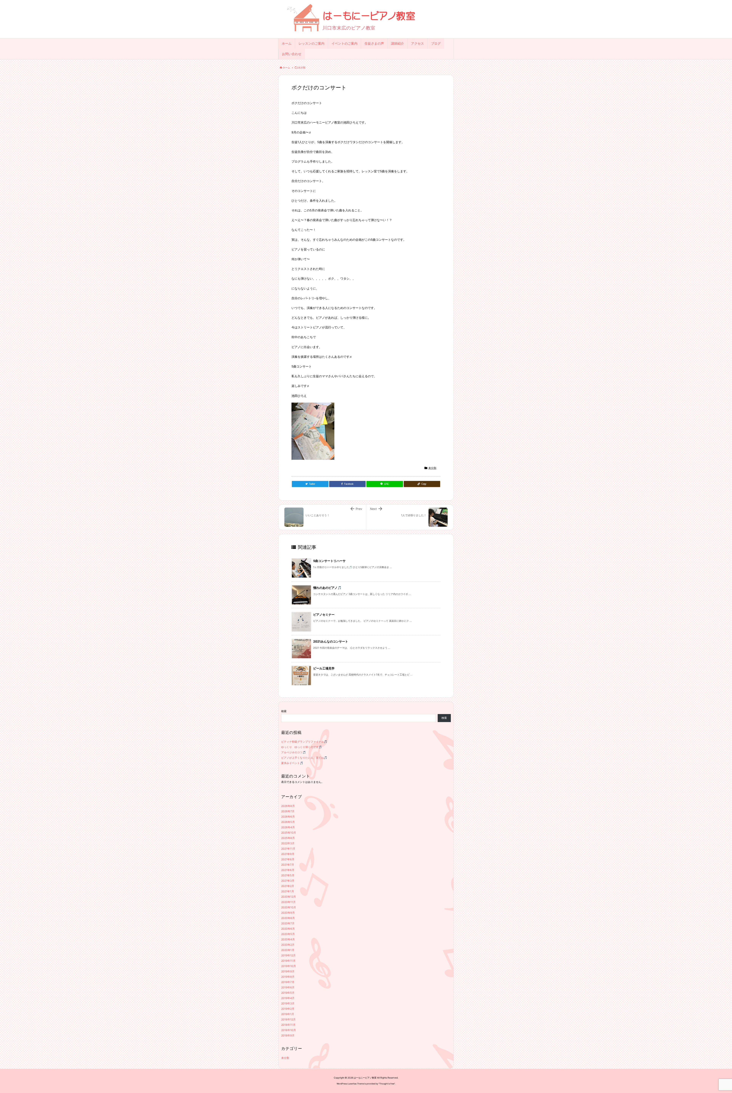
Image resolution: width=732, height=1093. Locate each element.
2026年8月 (288, 805)
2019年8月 (288, 976)
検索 (284, 711)
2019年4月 (288, 998)
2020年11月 (288, 902)
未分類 (301, 67)
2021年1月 (287, 891)
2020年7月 (288, 923)
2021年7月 (287, 864)
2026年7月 (288, 811)
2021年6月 (287, 870)
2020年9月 (288, 912)
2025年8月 (288, 837)
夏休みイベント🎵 (292, 763)
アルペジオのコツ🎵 (293, 752)
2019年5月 (288, 992)
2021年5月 (287, 875)
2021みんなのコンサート (330, 641)
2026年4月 (288, 827)
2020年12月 (288, 896)
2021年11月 (288, 848)
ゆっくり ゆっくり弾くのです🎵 (301, 747)
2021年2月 (287, 886)
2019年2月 (287, 1008)
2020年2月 (288, 944)
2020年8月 (288, 918)
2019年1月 (287, 1014)
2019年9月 (288, 971)
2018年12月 (288, 1019)
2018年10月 (288, 1030)
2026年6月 (288, 816)
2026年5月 (288, 821)
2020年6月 (288, 928)
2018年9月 (288, 1035)
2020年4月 (288, 939)
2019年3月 (288, 1003)
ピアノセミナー (324, 614)
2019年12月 (288, 955)
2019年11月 (288, 960)
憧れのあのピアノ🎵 (327, 588)
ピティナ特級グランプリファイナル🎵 (304, 741)
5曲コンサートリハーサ (329, 561)
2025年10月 (288, 832)
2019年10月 (288, 966)
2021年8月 (287, 859)
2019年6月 (288, 987)
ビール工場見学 (324, 668)
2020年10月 (288, 907)
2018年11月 (288, 1024)
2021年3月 (287, 880)
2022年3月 (288, 843)
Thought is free (386, 1083)
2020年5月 (288, 934)
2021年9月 (287, 853)
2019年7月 (287, 982)
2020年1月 (287, 950)
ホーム (286, 67)
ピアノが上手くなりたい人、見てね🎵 (304, 757)
